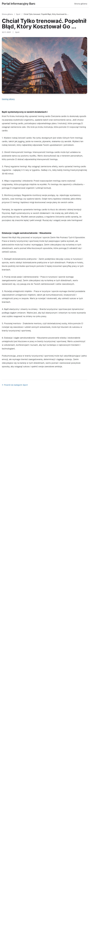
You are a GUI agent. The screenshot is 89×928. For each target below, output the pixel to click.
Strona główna (80, 4)
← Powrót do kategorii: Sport (15, 385)
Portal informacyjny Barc (18, 3)
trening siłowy (8, 99)
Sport (18, 14)
